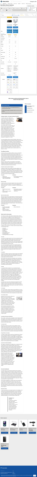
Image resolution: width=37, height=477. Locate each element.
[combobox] (25, 15)
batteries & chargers (28, 3)
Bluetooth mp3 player (3, 446)
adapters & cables (10, 3)
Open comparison (4, 432)
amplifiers (19, 3)
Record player (12, 429)
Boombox (21, 429)
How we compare (2, 33)
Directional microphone (31, 430)
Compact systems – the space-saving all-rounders (30, 106)
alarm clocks (15, 3)
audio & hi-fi (23, 3)
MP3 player (3, 429)
